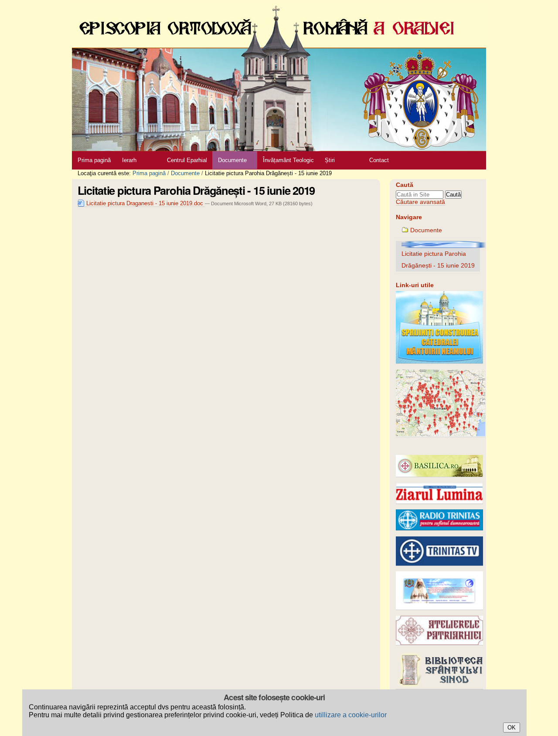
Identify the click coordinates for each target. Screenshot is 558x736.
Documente (232, 160)
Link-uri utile (415, 285)
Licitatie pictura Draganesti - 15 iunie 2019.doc (145, 203)
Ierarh (129, 160)
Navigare (409, 217)
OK (511, 727)
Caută (404, 185)
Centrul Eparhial (187, 160)
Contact (379, 160)
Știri (330, 160)
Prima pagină (94, 160)
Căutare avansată (420, 202)
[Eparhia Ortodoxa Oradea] (279, 75)
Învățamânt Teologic (288, 160)
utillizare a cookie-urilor (351, 715)
